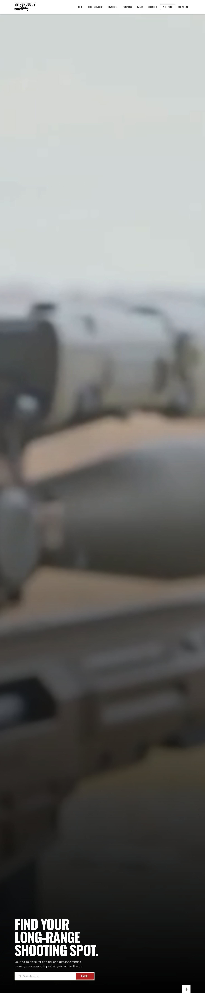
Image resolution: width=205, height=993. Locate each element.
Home (80, 6)
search (84, 976)
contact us (183, 6)
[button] (112, 7)
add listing (167, 6)
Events (140, 6)
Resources (152, 6)
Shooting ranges (95, 6)
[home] (25, 7)
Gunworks (127, 6)
